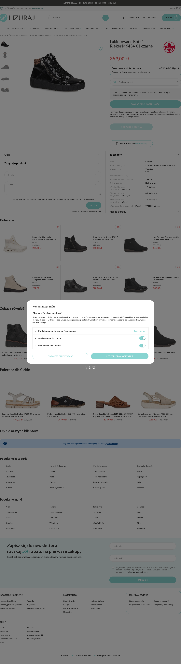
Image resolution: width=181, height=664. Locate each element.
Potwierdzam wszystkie (119, 356)
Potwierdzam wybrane (60, 356)
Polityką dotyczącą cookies (97, 317)
